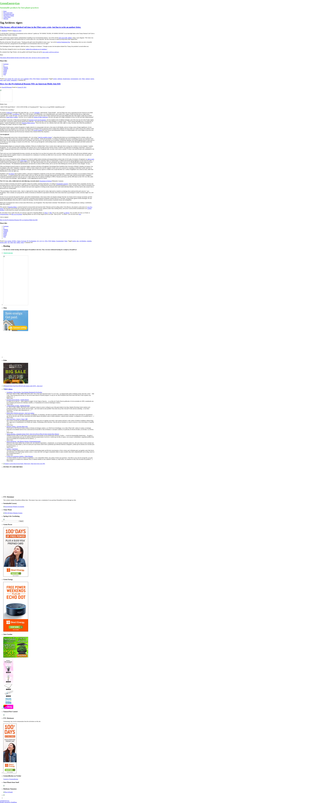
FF (12, 78)
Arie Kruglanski (41, 120)
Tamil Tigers (23, 160)
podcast (28, 123)
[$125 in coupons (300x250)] (15, 657)
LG (43, 241)
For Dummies (32, 241)
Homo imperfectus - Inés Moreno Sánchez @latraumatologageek (23, 441)
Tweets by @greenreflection (10, 779)
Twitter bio (9, 112)
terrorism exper (33, 120)
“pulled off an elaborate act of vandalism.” (36, 49)
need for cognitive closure (45, 137)
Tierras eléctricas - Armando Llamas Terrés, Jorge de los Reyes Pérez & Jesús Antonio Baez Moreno (33, 434)
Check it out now (8, 253)
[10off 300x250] (15, 383)
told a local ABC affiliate (65, 37)
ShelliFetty (4, 30)
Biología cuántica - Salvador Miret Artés (17, 426)
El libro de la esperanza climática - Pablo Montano (20, 456)
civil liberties (82, 241)
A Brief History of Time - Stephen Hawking (18, 405)
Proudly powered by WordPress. (8, 802)
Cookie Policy (7, 17)
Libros (10, 389)
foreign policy (3, 242)
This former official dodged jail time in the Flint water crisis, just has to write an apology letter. (40, 27)
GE (19, 78)
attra (78, 241)
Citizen (19, 241)
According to (15, 114)
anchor (55, 78)
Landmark (26, 78)
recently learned (38, 130)
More (83, 78)
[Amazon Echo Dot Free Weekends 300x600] (15, 631)
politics (18, 242)
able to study (91, 159)
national (88, 78)
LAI (21, 78)
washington (14, 80)
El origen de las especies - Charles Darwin (18, 399)
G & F (15, 78)
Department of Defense (46, 181)
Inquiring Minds (12, 207)
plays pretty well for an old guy (51, 52)
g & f (80, 78)
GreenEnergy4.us (10, 3)
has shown (11, 173)
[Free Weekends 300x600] (15, 576)
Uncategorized (44, 78)
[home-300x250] (15, 330)
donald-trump (66, 78)
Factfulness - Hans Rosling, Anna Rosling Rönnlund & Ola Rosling (24, 392)
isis (9, 242)
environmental (74, 78)
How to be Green (7, 12)
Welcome (5, 18)
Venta (65, 241)
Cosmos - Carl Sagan (12, 449)
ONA (30, 78)
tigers (4, 80)
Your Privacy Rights (8, 15)
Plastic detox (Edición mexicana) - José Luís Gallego (20, 413)
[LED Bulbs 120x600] (8, 708)
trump (8, 80)
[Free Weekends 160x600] (10, 772)
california (59, 78)
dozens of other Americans (41, 117)
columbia (89, 241)
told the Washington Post (63, 42)
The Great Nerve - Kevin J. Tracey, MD (17, 419)
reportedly (37, 112)
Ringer (38, 78)
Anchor (9, 78)
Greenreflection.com (8, 14)
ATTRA (14, 241)
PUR (34, 78)
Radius (53, 241)
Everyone (23, 241)
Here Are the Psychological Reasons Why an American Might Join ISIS (30, 84)
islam (11, 242)
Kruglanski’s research (62, 184)
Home (5, 11)
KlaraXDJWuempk (7, 87)
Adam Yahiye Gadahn (12, 117)
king (15, 242)
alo (6, 78)
